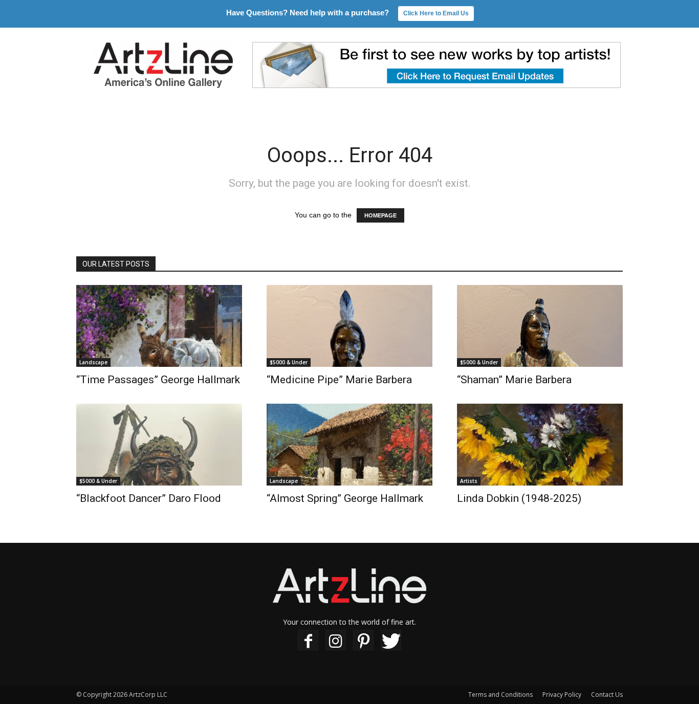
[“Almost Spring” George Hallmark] (349, 445)
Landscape (93, 362)
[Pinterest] (363, 640)
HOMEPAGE (380, 215)
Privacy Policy (561, 694)
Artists (468, 481)
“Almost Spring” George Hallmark (345, 498)
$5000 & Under (289, 362)
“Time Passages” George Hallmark (158, 379)
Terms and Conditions (500, 694)
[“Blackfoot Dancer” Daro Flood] (159, 445)
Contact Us (607, 694)
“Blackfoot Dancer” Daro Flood (148, 498)
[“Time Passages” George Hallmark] (159, 326)
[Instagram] (335, 640)
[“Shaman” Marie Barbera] (540, 326)
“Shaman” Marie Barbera (514, 379)
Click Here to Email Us (436, 13)
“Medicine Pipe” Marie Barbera (339, 379)
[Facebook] (308, 640)
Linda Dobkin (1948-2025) (519, 498)
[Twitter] (391, 640)
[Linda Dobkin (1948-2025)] (540, 445)
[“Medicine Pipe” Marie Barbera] (349, 326)
